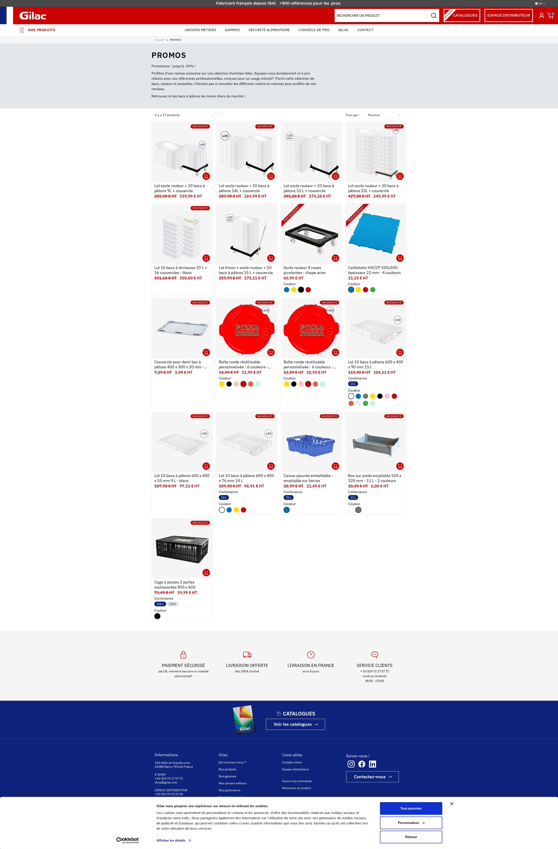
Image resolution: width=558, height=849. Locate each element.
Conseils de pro (314, 30)
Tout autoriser (411, 808)
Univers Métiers (200, 30)
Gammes (232, 30)
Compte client (292, 762)
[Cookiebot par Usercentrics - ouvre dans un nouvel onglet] (128, 840)
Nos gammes (227, 776)
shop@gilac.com (166, 782)
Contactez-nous (370, 777)
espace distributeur (508, 15)
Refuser (411, 837)
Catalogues (460, 14)
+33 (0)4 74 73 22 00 (169, 794)
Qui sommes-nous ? (232, 762)
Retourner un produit (296, 788)
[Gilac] (34, 15)
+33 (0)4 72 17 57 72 (169, 778)
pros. (336, 3)
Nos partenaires (229, 790)
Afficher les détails (171, 840)
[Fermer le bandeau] (451, 803)
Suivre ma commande (297, 781)
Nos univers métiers (232, 783)
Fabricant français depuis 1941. (247, 3)
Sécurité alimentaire (269, 30)
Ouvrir (206, 176)
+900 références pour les (304, 3)
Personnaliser (408, 822)
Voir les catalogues (293, 724)
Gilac (343, 30)
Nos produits (41, 30)
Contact (365, 30)
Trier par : (353, 115)
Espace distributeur (295, 769)
